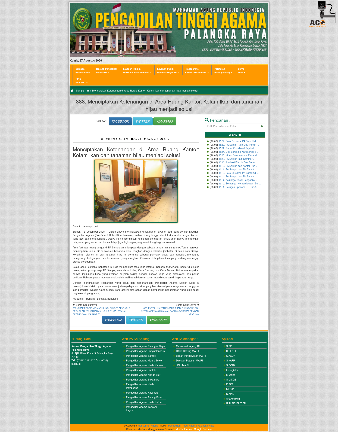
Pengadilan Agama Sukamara (142, 379)
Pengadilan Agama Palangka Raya (145, 346)
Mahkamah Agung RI (188, 346)
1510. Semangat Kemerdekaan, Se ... (240, 183)
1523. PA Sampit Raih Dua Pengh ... (239, 144)
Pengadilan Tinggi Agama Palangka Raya (191, 425)
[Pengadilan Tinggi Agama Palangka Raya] (72, 90)
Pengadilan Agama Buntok (141, 370)
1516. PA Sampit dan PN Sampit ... (238, 169)
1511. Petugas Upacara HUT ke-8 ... (239, 187)
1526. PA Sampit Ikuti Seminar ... (237, 158)
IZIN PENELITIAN (236, 403)
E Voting (230, 374)
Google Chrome (203, 429)
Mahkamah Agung (148, 425)
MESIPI (230, 389)
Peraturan (222, 70)
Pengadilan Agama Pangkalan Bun (145, 351)
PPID (80, 80)
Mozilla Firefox (184, 429)
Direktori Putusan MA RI (189, 360)
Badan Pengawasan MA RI (191, 355)
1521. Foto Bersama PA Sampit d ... (239, 141)
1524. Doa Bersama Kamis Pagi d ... (239, 151)
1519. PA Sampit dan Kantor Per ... (238, 166)
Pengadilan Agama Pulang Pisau (144, 397)
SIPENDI (231, 351)
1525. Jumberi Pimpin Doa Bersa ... (238, 162)
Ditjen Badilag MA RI (187, 351)
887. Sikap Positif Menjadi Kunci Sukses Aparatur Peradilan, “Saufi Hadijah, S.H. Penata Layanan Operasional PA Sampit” (101, 310)
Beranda (83, 70)
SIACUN (230, 355)
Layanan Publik (167, 70)
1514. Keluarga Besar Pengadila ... (238, 180)
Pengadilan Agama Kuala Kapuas (144, 365)
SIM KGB (231, 379)
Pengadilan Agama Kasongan (142, 392)
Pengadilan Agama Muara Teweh (144, 360)
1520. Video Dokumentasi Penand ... (239, 155)
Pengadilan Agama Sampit (141, 355)
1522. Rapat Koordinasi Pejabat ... (238, 148)
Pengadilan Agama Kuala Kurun (144, 402)
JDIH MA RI (182, 365)
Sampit (80, 90)
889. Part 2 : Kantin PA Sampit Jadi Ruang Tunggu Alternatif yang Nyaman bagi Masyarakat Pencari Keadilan (170, 310)
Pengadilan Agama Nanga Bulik (143, 374)
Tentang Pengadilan (106, 70)
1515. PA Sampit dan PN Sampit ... (238, 176)
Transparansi (195, 70)
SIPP (229, 346)
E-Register (232, 370)
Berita (241, 70)
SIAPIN (230, 394)
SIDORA (231, 365)
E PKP (229, 384)
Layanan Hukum (136, 70)
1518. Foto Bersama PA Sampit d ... (239, 173)
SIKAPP (230, 360)
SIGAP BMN (233, 398)
